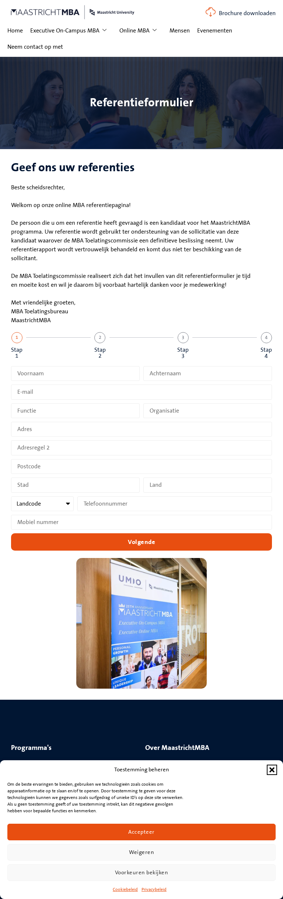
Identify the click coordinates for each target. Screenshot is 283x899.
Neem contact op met (35, 47)
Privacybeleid (154, 889)
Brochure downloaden (247, 13)
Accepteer (141, 832)
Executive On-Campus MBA (64, 30)
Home (15, 30)
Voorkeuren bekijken (141, 872)
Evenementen (214, 30)
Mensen (180, 30)
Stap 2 (100, 353)
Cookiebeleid (125, 889)
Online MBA (134, 30)
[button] (272, 770)
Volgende (141, 541)
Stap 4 (266, 353)
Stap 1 (16, 353)
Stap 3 (183, 353)
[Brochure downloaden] (210, 12)
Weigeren (141, 852)
